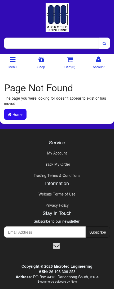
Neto (74, 281)
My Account (57, 153)
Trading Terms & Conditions (57, 175)
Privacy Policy (57, 205)
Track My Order (57, 164)
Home (17, 114)
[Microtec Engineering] (57, 15)
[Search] (104, 43)
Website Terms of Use (57, 194)
